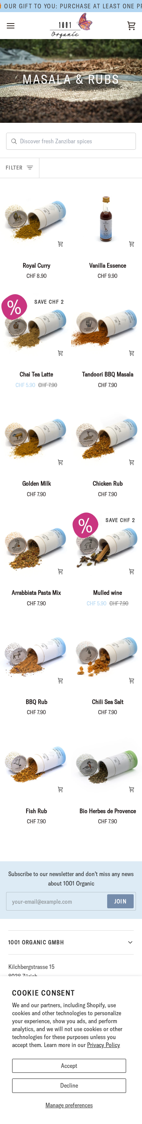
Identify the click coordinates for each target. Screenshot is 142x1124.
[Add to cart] (60, 244)
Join (120, 901)
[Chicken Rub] (106, 437)
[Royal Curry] (35, 219)
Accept (69, 1065)
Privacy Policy (103, 1045)
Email (18, 909)
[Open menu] (17, 25)
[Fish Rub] (35, 764)
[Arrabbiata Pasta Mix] (35, 546)
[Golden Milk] (35, 437)
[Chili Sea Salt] (106, 655)
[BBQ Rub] (35, 655)
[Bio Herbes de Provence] (106, 764)
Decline (69, 1085)
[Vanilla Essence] (106, 219)
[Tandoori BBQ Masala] (106, 328)
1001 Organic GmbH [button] (36, 942)
